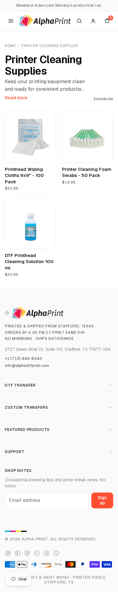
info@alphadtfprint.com (27, 365)
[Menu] (11, 21)
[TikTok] (27, 553)
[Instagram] (8, 553)
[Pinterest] (47, 553)
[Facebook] (18, 553)
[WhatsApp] (56, 553)
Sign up (102, 500)
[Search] (79, 21)
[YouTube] (37, 553)
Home (10, 45)
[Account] (93, 21)
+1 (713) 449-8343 (23, 358)
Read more (16, 97)
